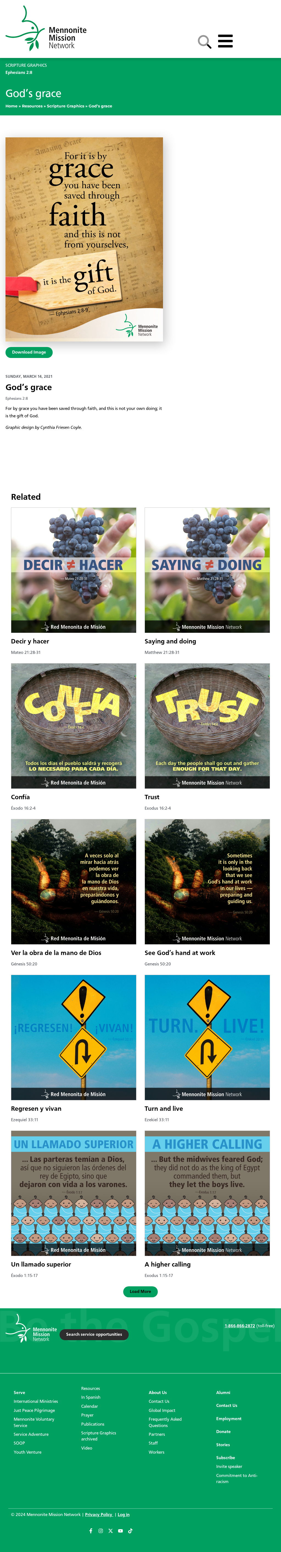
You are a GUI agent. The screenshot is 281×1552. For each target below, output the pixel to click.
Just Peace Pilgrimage (34, 1411)
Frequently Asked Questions (165, 1422)
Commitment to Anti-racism (236, 1479)
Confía (20, 797)
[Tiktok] (133, 1533)
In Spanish (90, 1397)
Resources (32, 106)
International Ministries (36, 1402)
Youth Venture (27, 1452)
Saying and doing (170, 641)
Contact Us (159, 1402)
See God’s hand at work (180, 953)
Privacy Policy (99, 1515)
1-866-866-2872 (240, 1326)
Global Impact (162, 1411)
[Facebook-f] (93, 1533)
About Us (158, 1393)
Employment (228, 1419)
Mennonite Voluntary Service (34, 1422)
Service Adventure (31, 1434)
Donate (223, 1432)
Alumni (223, 1393)
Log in (124, 1515)
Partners (157, 1434)
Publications (92, 1424)
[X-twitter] (113, 1533)
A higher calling (168, 1265)
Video (86, 1448)
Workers (156, 1452)
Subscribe (225, 1458)
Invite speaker (229, 1467)
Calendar (89, 1406)
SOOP (19, 1443)
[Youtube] (123, 1533)
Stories (223, 1445)
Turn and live (164, 1109)
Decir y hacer (30, 641)
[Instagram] (103, 1533)
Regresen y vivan (36, 1109)
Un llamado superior (41, 1265)
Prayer (87, 1415)
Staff (153, 1443)
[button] (140, 1291)
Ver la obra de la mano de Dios (56, 953)
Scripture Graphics (65, 106)
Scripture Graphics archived (98, 1436)
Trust (152, 797)
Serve (19, 1393)
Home (11, 106)
